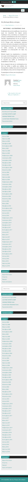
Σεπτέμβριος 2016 (7, 254)
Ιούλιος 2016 (5, 256)
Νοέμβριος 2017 (6, 225)
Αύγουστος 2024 (6, 170)
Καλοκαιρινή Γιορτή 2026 (9, 111)
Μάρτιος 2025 (6, 153)
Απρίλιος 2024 (6, 177)
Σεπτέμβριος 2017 (7, 230)
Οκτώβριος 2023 (6, 191)
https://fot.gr (16, 85)
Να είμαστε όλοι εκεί (14, 93)
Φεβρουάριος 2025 (7, 155)
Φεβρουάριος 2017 (7, 242)
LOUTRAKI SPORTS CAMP (9, 114)
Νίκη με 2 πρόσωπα (14, 94)
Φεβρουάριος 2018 (7, 218)
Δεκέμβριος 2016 (7, 246)
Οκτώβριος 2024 (6, 165)
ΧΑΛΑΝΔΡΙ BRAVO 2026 (8, 116)
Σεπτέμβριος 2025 (7, 146)
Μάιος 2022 (5, 203)
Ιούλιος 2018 (5, 213)
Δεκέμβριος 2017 (7, 222)
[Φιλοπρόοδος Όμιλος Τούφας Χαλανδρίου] (13, 6)
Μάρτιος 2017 (6, 239)
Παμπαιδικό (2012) (7, 121)
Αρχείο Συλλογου (13, 15)
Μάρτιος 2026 (6, 141)
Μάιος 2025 (5, 148)
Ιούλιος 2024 (5, 172)
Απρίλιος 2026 (6, 138)
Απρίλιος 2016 (6, 263)
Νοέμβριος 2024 (6, 162)
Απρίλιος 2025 (6, 150)
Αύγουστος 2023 (6, 196)
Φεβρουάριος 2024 (7, 182)
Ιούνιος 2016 (5, 258)
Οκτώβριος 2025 (6, 143)
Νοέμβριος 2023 (6, 189)
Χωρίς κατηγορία (7, 281)
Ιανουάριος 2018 (6, 220)
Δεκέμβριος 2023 (7, 186)
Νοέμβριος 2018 (6, 206)
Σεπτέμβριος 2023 (7, 194)
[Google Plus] (15, 2)
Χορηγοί (4, 279)
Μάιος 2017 (5, 234)
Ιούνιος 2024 (5, 174)
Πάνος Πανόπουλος (9, 25)
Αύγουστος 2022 (6, 198)
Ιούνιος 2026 (5, 136)
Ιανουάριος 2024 (6, 184)
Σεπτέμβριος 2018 (7, 208)
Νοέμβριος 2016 (6, 249)
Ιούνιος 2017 (5, 232)
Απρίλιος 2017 (6, 237)
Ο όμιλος (4, 277)
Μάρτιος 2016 (6, 266)
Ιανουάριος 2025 (6, 158)
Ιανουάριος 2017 (6, 244)
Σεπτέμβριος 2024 (7, 167)
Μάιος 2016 (5, 261)
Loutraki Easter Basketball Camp (10, 119)
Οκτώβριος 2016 (6, 251)
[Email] (13, 2)
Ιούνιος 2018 (5, 215)
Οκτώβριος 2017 (6, 227)
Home (4, 15)
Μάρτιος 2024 (6, 179)
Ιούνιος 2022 (5, 201)
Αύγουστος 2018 (6, 210)
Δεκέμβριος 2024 (7, 160)
